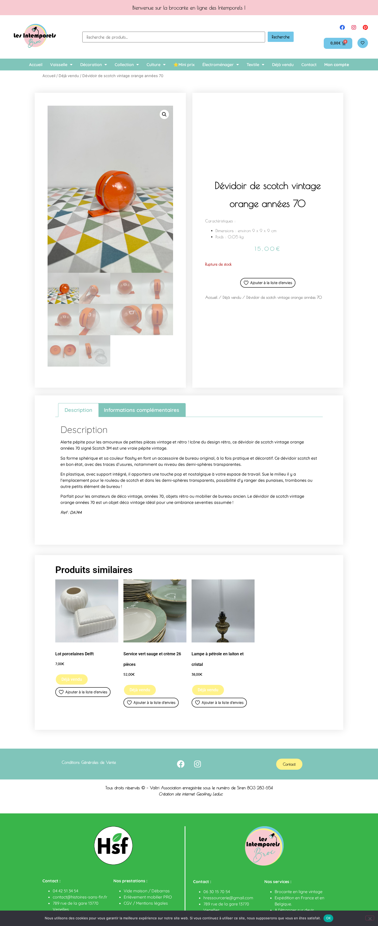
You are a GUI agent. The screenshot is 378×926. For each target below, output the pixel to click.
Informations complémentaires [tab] (141, 410)
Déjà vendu (283, 64)
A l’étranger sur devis (294, 910)
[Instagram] (354, 27)
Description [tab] (78, 410)
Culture (153, 64)
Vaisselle (58, 64)
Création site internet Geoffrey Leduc (191, 794)
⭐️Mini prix (184, 64)
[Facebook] (342, 27)
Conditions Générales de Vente (89, 762)
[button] (164, 114)
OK (328, 918)
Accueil (35, 64)
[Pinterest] (365, 27)
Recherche (281, 36)
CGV (128, 903)
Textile (253, 64)
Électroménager (218, 64)
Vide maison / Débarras (147, 890)
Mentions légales (152, 903)
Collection (124, 64)
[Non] (369, 918)
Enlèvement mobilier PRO (148, 897)
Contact (309, 64)
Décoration (91, 64)
